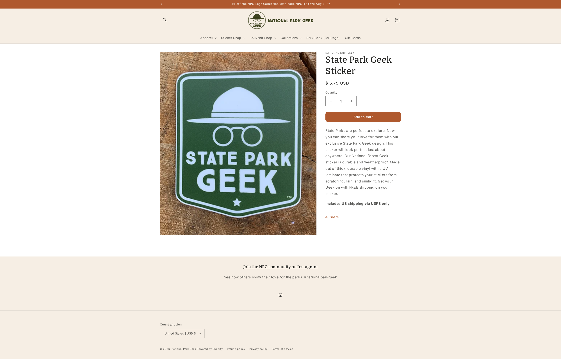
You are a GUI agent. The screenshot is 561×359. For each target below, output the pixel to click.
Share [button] (334, 217)
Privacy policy (258, 348)
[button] (165, 20)
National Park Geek (184, 348)
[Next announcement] (399, 4)
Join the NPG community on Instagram (280, 266)
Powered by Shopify (210, 348)
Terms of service (282, 348)
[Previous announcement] (161, 4)
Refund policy (236, 348)
